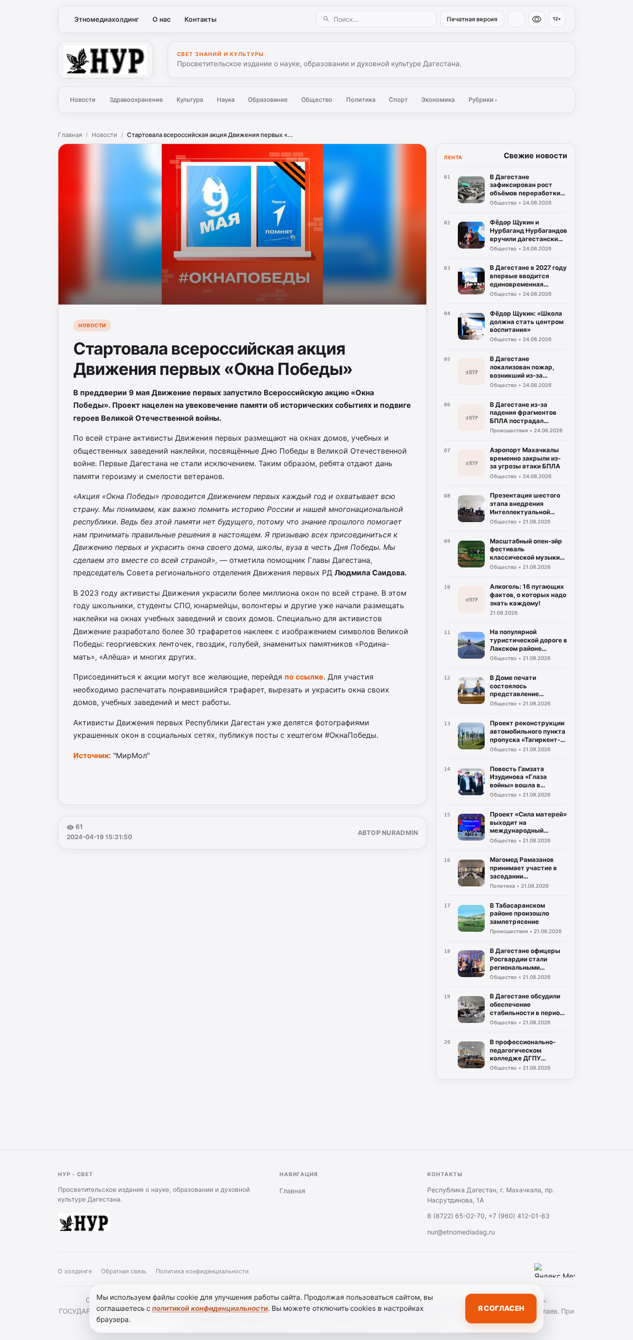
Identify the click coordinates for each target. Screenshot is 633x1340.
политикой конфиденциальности (210, 1308)
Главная (70, 134)
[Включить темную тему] (516, 19)
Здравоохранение (136, 99)
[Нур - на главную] (105, 59)
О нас (161, 19)
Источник (91, 755)
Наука (225, 99)
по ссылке (304, 676)
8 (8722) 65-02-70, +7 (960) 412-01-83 (488, 1216)
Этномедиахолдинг (106, 19)
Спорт (398, 99)
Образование (268, 99)
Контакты (200, 19)
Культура (190, 99)
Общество (316, 99)
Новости (82, 99)
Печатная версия (472, 19)
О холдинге (75, 1271)
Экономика (438, 99)
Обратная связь (123, 1271)
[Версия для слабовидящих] (536, 19)
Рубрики (482, 99)
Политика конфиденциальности (202, 1271)
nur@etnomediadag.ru (461, 1232)
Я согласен (501, 1308)
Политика (360, 99)
